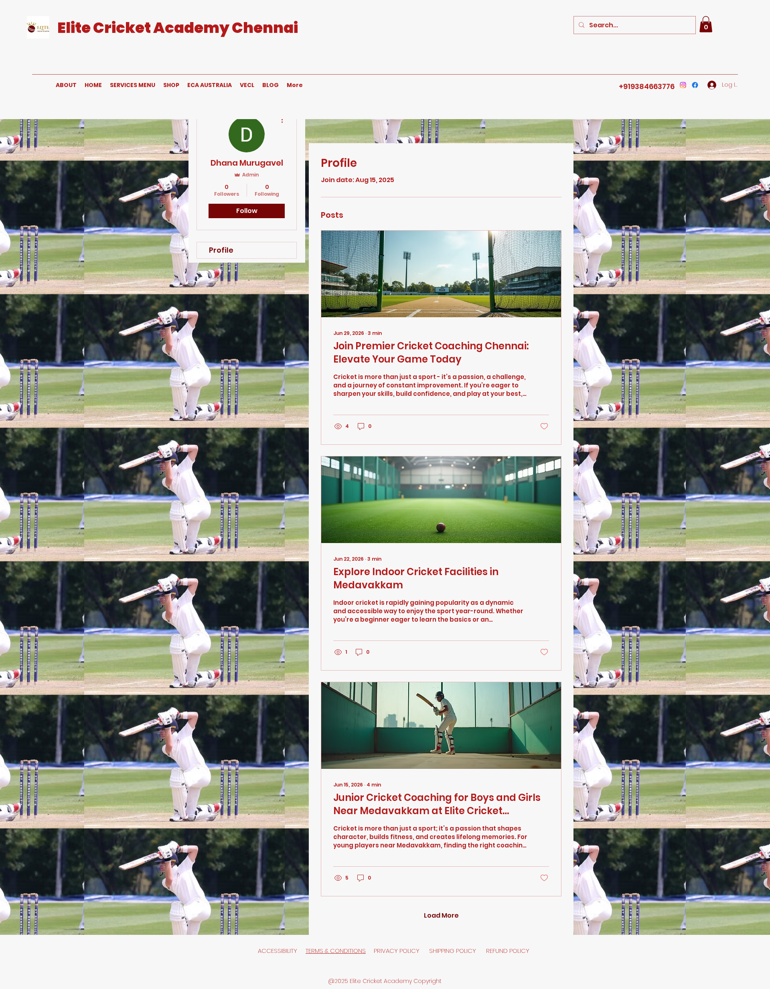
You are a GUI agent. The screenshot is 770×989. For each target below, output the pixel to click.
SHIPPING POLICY (453, 950)
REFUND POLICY (507, 950)
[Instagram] (683, 85)
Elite (75, 27)
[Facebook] (695, 85)
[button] (706, 24)
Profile (221, 250)
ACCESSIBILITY (277, 950)
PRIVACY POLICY (397, 950)
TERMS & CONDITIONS (336, 950)
